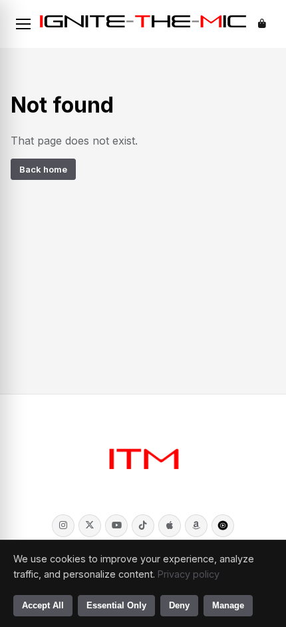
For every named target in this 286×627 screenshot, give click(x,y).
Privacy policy (188, 574)
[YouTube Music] (223, 525)
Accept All (43, 605)
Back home (43, 169)
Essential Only (116, 605)
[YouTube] (116, 525)
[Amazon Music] (196, 525)
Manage (228, 605)
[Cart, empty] (262, 24)
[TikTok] (143, 525)
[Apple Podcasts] (169, 525)
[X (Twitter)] (89, 525)
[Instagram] (63, 525)
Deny (179, 605)
